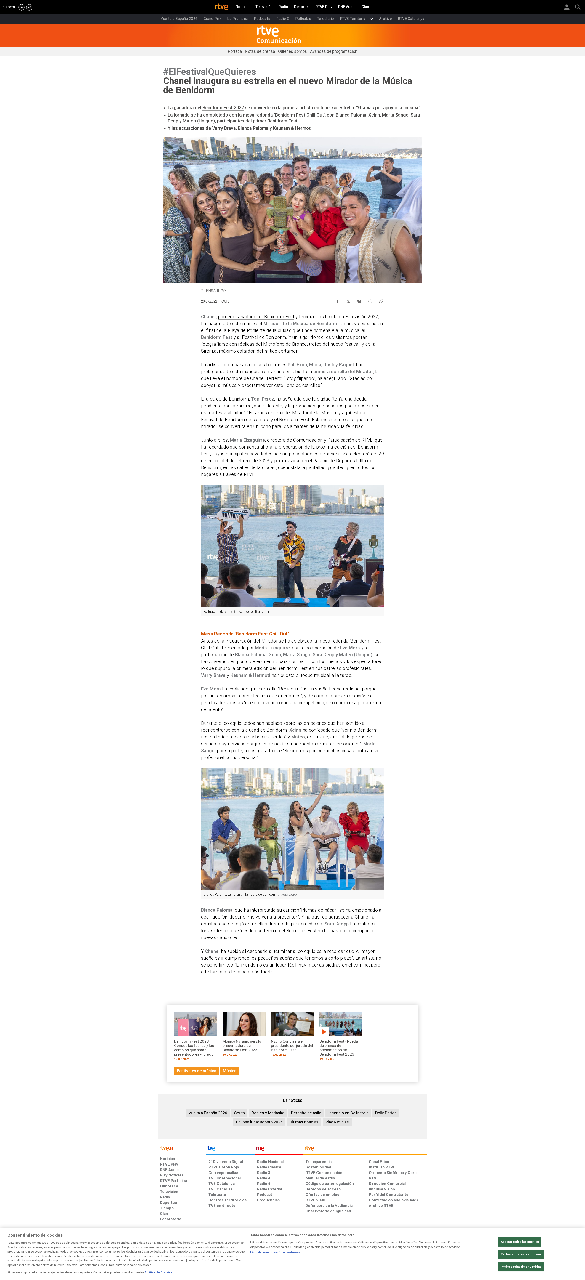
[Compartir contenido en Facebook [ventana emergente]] (337, 300)
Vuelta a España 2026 (208, 1112)
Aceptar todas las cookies (520, 1241)
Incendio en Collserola (348, 1112)
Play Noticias (337, 1122)
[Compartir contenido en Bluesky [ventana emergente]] (359, 300)
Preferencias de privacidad (521, 1267)
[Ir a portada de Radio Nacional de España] (279, 1149)
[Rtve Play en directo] (21, 7)
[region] (292, 1254)
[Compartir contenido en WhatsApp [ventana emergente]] (370, 300)
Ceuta (239, 1112)
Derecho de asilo (306, 1112)
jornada (182, 115)
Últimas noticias (304, 1122)
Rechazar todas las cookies (521, 1254)
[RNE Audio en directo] (29, 7)
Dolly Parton (386, 1112)
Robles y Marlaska (268, 1112)
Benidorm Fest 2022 (223, 107)
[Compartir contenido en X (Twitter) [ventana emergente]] (348, 300)
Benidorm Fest (216, 337)
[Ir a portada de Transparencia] (365, 1149)
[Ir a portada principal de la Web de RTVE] (182, 1148)
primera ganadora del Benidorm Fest (256, 316)
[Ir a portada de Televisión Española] (230, 1149)
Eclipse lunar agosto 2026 (259, 1122)
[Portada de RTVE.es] (221, 7)
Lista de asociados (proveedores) (275, 1252)
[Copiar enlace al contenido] (381, 300)
